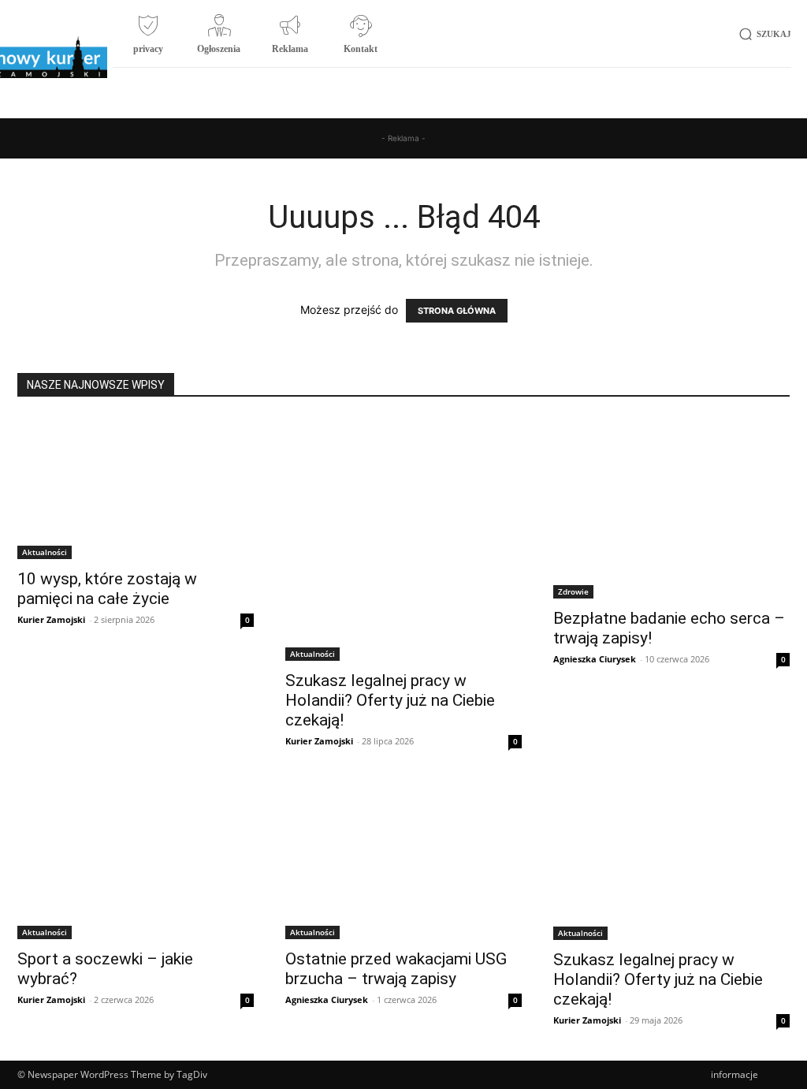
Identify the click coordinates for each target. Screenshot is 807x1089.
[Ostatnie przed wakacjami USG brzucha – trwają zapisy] (403, 860)
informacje (734, 1074)
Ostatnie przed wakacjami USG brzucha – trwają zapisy (396, 968)
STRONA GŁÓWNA (457, 310)
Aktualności (44, 552)
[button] (762, 34)
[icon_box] (148, 40)
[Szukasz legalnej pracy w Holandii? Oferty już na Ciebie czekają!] (403, 539)
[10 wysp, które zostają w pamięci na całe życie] (135, 488)
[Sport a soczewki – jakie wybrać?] (135, 860)
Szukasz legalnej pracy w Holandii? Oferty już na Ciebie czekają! (390, 700)
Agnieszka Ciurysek (594, 659)
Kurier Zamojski (51, 619)
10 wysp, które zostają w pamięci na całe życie (107, 588)
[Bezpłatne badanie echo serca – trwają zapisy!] (671, 508)
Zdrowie (573, 591)
